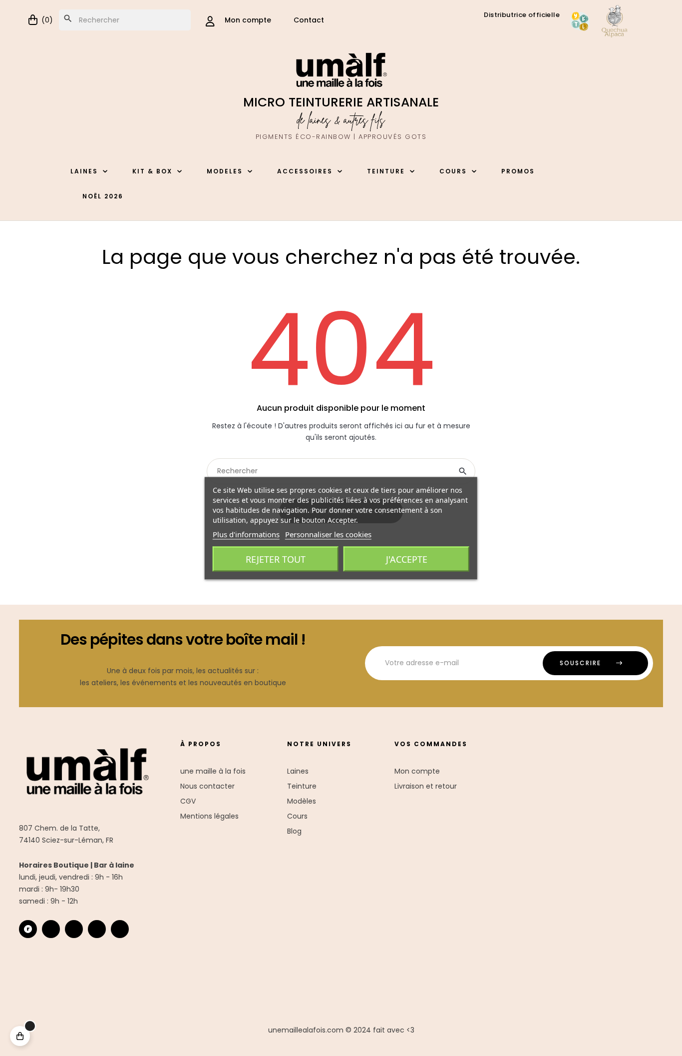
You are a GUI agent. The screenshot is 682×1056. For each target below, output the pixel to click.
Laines (298, 771)
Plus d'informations (246, 534)
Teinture (302, 786)
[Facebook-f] (74, 929)
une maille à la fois (213, 771)
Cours (297, 816)
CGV (188, 801)
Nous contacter (207, 786)
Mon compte (417, 771)
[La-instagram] (51, 929)
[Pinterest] (120, 929)
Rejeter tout (276, 559)
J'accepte (406, 559)
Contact (309, 20)
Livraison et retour (425, 786)
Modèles (301, 801)
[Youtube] (97, 929)
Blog (294, 831)
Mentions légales (209, 816)
